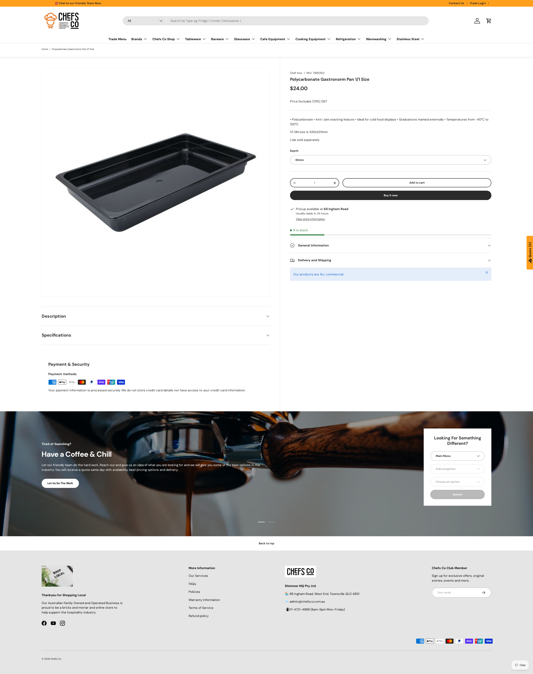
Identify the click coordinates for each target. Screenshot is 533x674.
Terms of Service (201, 608)
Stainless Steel (408, 39)
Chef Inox (296, 73)
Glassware (242, 39)
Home (45, 49)
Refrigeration (346, 39)
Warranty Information (204, 600)
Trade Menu (117, 39)
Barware (217, 39)
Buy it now (391, 195)
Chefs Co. (56, 658)
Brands (136, 39)
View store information (310, 219)
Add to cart (417, 183)
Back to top (266, 543)
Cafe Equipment (272, 39)
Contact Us (456, 3)
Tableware (193, 39)
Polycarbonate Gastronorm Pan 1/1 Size (73, 49)
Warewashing (376, 39)
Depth (294, 151)
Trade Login (478, 3)
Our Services (198, 576)
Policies (194, 592)
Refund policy (199, 616)
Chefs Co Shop (163, 39)
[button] (488, 20)
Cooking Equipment (310, 39)
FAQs (192, 584)
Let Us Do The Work (60, 483)
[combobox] (276, 20)
